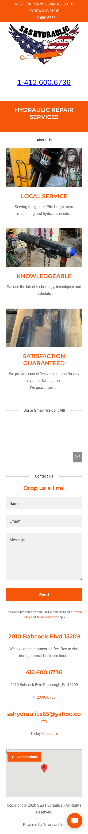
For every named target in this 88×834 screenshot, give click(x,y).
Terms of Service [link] (47, 617)
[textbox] (44, 503)
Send (44, 594)
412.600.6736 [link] (44, 18)
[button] (56, 734)
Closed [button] (48, 733)
